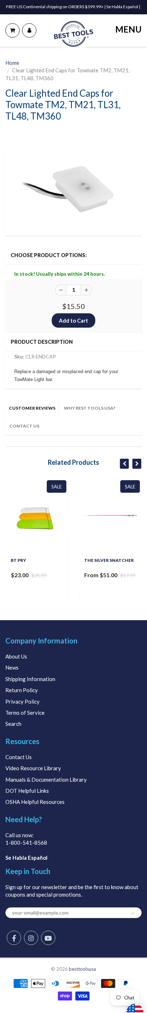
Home (12, 62)
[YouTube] (48, 938)
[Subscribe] (132, 913)
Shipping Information (30, 679)
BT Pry (18, 560)
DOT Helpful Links (27, 790)
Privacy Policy (22, 701)
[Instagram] (31, 938)
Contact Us (18, 757)
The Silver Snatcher (109, 560)
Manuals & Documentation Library (46, 779)
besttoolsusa (82, 969)
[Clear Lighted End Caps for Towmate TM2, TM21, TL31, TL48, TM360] (73, 188)
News (12, 667)
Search (13, 723)
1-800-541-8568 (26, 842)
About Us (16, 656)
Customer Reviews (32, 408)
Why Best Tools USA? (89, 408)
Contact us (24, 426)
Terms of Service (25, 712)
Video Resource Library (33, 768)
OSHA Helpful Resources (35, 802)
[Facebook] (14, 938)
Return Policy (21, 690)
